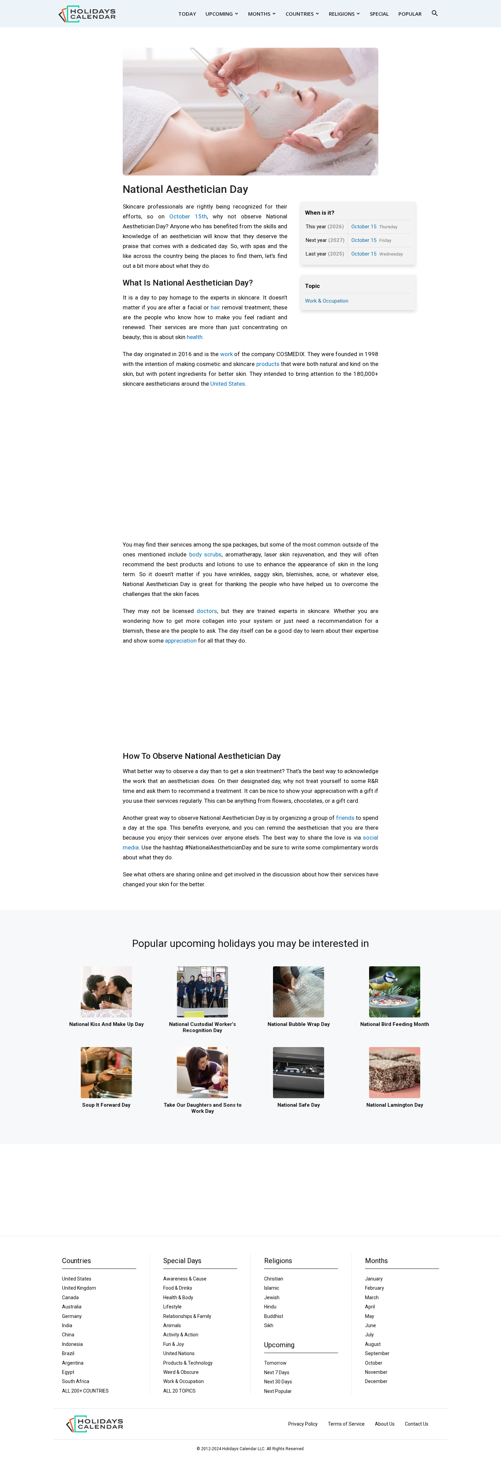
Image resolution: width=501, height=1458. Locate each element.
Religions (341, 13)
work (226, 354)
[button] (434, 14)
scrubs (213, 554)
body (195, 554)
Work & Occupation (326, 301)
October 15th (188, 216)
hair (215, 307)
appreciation (181, 640)
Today (187, 13)
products (267, 363)
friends (345, 817)
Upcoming (219, 13)
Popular (410, 13)
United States (227, 383)
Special (379, 13)
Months (259, 13)
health (194, 337)
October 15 (363, 227)
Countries (300, 13)
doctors (207, 611)
